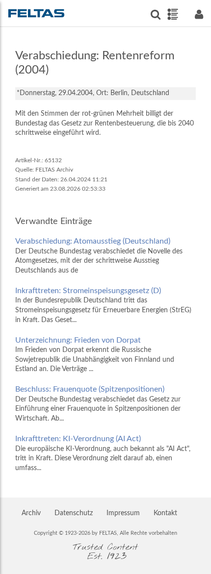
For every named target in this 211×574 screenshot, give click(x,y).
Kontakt (165, 513)
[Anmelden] (198, 14)
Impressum (123, 513)
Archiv (31, 513)
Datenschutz (73, 513)
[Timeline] (172, 14)
